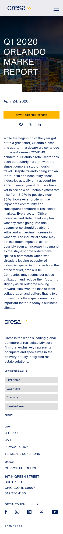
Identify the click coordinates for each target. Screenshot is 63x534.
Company (6, 395)
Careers (11, 440)
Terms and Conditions (22, 454)
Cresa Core (14, 433)
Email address (9, 404)
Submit (8, 415)
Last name (7, 386)
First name (7, 378)
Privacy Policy (16, 447)
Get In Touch (15, 504)
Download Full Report (31, 115)
